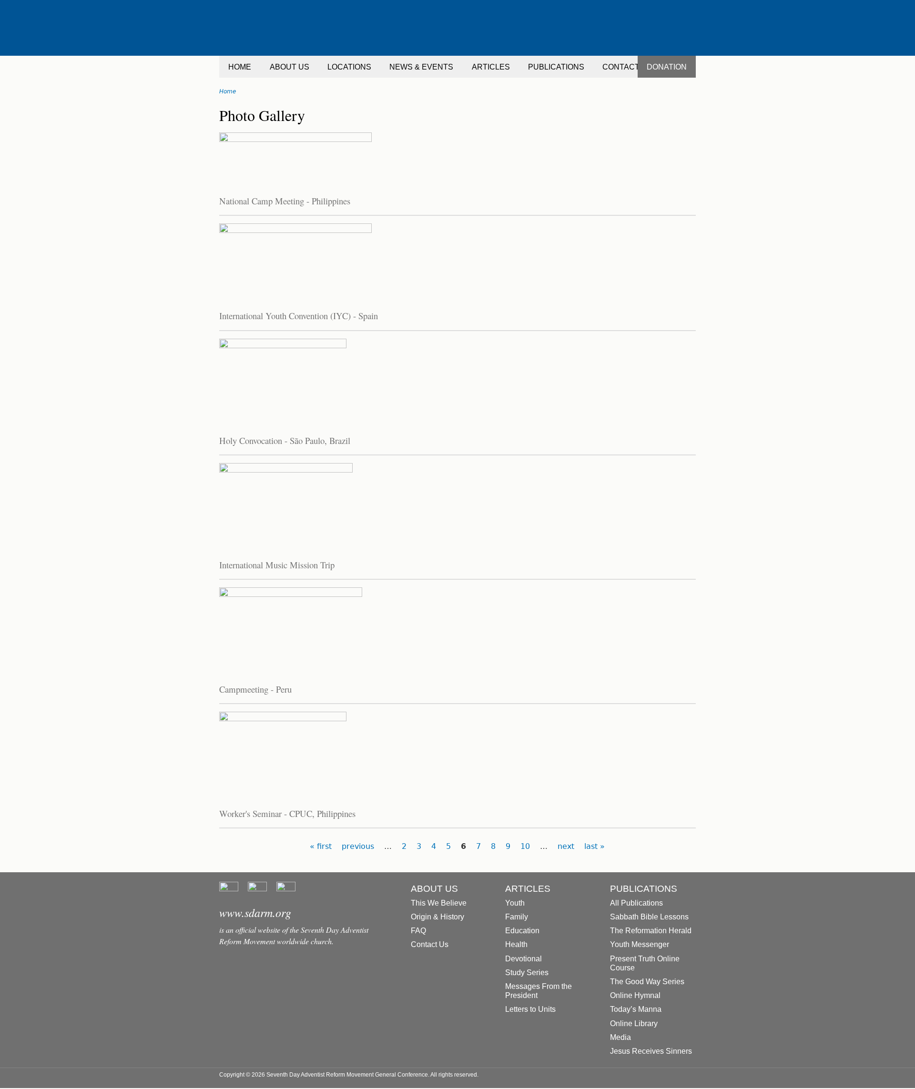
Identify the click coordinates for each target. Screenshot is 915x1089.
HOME (239, 67)
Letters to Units (530, 1009)
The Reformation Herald (650, 931)
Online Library (634, 1023)
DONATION (667, 67)
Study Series (527, 972)
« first (321, 846)
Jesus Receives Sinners (651, 1051)
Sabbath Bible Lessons (649, 917)
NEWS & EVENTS (421, 67)
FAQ (418, 931)
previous (358, 846)
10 (525, 846)
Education (522, 931)
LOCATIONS (349, 67)
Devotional (523, 959)
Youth (515, 903)
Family (516, 917)
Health (516, 944)
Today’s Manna (635, 1009)
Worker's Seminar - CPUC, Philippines (287, 813)
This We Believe (439, 903)
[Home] (457, 28)
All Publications (636, 903)
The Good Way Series (647, 982)
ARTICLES (491, 67)
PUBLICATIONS (556, 67)
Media (620, 1037)
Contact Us (429, 944)
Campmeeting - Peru (255, 689)
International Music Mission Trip (277, 565)
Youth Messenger (639, 944)
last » (594, 846)
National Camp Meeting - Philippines (284, 201)
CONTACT (621, 67)
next (566, 846)
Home (227, 91)
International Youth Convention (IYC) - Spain (298, 316)
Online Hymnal (635, 995)
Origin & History (437, 917)
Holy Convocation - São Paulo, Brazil (284, 440)
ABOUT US (289, 67)
